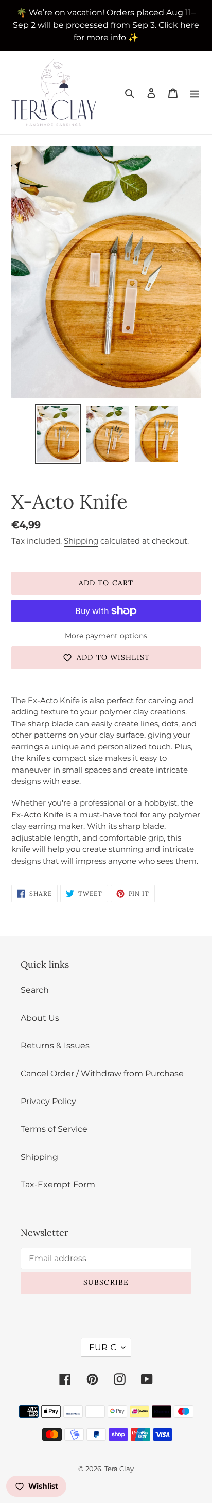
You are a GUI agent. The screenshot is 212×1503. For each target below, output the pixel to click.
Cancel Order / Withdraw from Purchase (102, 1073)
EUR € (102, 1347)
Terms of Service (54, 1129)
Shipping (81, 541)
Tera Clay (119, 1468)
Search (35, 990)
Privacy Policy (48, 1101)
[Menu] (194, 92)
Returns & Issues (55, 1046)
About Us (40, 1018)
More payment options (106, 635)
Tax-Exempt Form (58, 1185)
